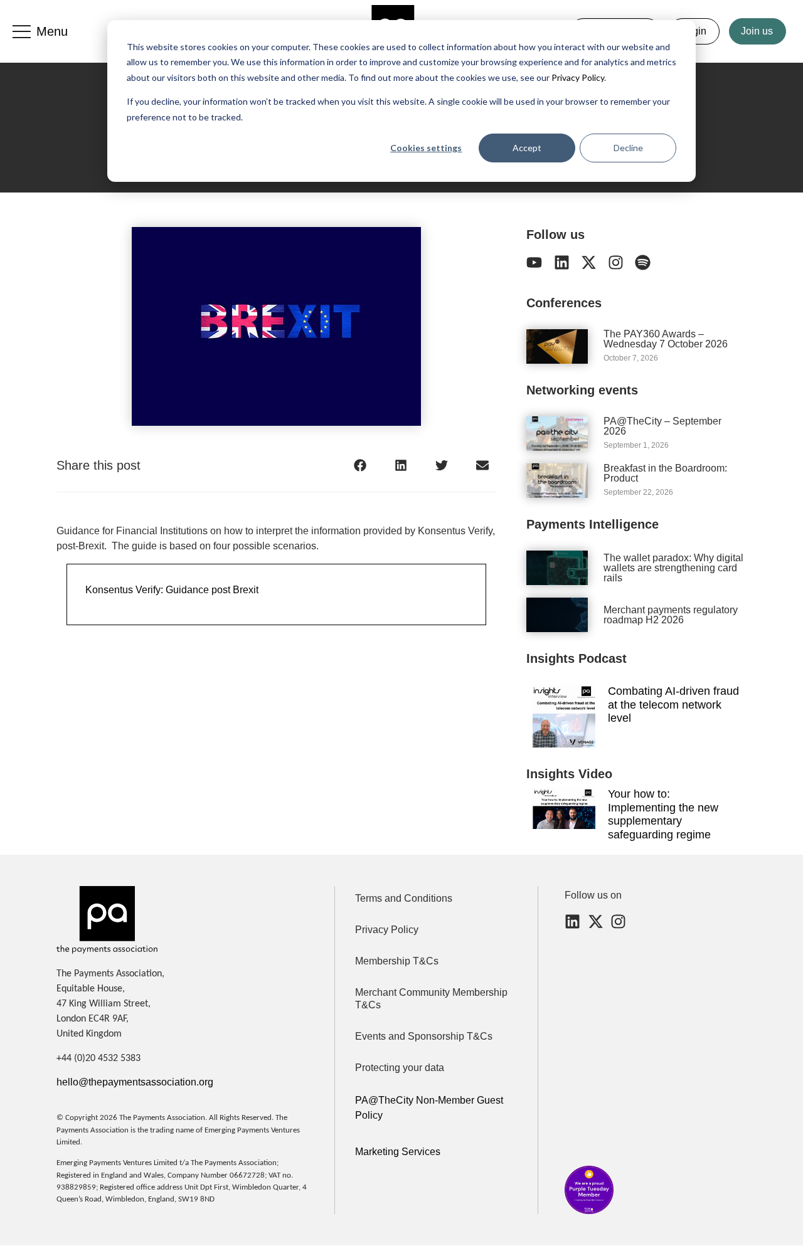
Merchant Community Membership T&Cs (431, 998)
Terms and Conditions (403, 898)
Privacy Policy (577, 77)
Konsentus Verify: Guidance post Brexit (171, 589)
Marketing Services (397, 1151)
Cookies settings (426, 147)
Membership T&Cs (397, 961)
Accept (527, 147)
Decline (628, 147)
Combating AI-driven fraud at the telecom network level (673, 704)
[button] (360, 465)
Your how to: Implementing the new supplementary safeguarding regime (663, 814)
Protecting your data (399, 1067)
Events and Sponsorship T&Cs (423, 1036)
